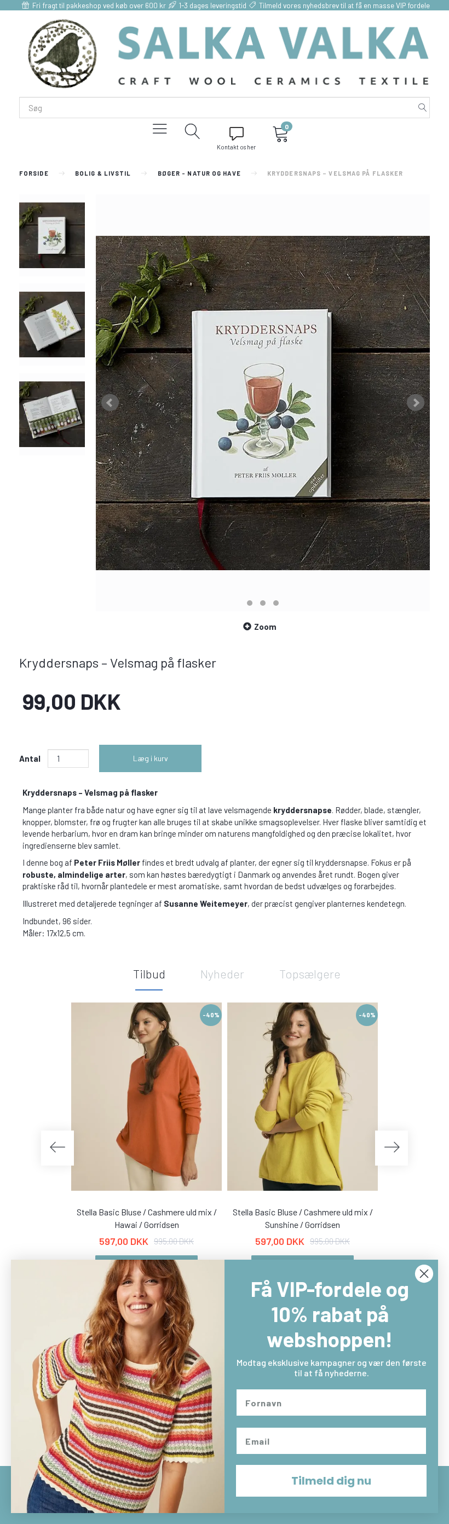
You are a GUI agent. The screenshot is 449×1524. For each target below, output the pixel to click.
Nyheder (222, 973)
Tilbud (149, 973)
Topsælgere (310, 973)
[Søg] (422, 107)
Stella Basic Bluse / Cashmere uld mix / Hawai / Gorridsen (147, 1218)
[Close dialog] (424, 1273)
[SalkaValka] (228, 52)
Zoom (265, 626)
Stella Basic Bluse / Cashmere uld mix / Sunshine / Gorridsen (303, 1218)
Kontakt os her (236, 146)
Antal (30, 758)
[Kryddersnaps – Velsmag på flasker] (263, 403)
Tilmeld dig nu (331, 1480)
